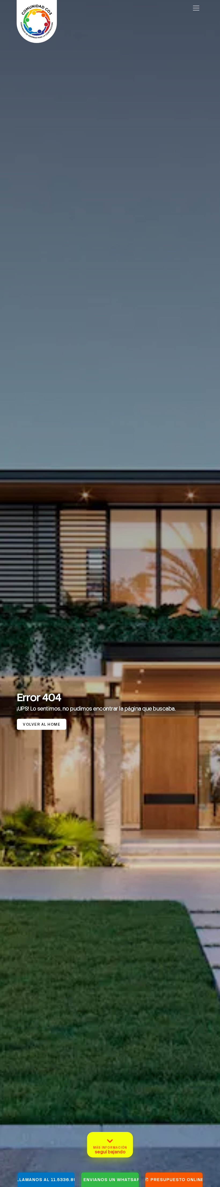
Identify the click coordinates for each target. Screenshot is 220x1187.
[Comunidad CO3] (37, 8)
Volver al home (41, 724)
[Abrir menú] (196, 8)
